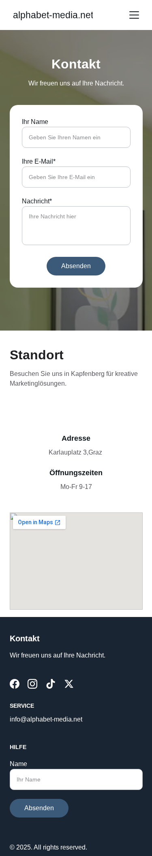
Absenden (76, 266)
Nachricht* (37, 201)
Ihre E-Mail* (39, 161)
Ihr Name (35, 121)
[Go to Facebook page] (14, 684)
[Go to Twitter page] (69, 684)
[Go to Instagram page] (32, 684)
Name (18, 763)
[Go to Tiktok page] (51, 684)
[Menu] (134, 15)
